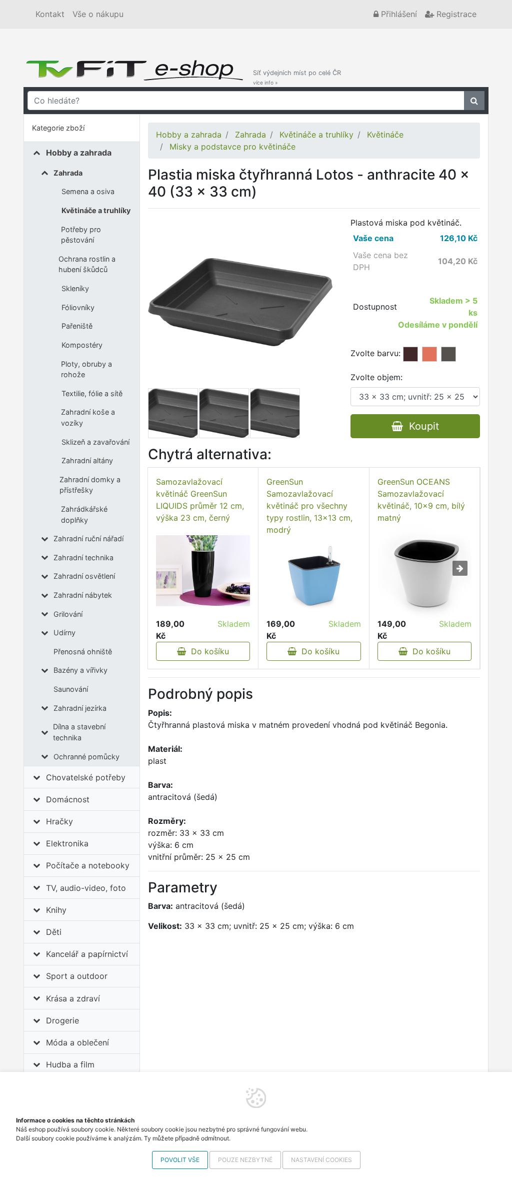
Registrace (455, 14)
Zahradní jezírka (80, 708)
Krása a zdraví (73, 998)
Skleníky (75, 288)
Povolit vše (180, 1159)
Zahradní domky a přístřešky (90, 485)
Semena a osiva (88, 191)
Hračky (59, 821)
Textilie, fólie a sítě (92, 393)
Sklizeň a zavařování (96, 442)
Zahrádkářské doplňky (84, 514)
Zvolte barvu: (375, 353)
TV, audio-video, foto (86, 888)
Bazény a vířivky (81, 670)
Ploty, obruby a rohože (86, 369)
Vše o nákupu (98, 14)
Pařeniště (77, 326)
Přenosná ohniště (83, 651)
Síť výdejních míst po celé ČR (297, 77)
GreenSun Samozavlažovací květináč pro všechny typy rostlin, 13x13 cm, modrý (309, 506)
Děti (54, 932)
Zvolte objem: (376, 377)
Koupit (421, 426)
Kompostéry (82, 345)
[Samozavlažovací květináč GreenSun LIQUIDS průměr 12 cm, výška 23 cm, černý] (203, 570)
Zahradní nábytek (83, 595)
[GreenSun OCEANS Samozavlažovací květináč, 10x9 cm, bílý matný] (425, 571)
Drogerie (62, 1020)
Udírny (65, 632)
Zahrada (68, 173)
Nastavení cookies (321, 1159)
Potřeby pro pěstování (81, 235)
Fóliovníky (78, 307)
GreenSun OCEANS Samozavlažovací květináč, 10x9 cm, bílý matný (421, 500)
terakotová (429, 354)
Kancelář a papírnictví (87, 954)
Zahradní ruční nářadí (89, 538)
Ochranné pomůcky (87, 756)
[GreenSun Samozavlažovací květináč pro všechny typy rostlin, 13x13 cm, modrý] (313, 576)
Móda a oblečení (77, 1042)
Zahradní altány (87, 460)
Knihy (56, 910)
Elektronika (67, 843)
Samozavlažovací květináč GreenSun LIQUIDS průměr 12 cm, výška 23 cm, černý (200, 500)
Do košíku (207, 651)
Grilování (68, 614)
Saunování (71, 689)
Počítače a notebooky (88, 865)
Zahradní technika (84, 557)
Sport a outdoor (77, 976)
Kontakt (50, 14)
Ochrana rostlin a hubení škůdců (87, 264)
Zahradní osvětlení (84, 576)
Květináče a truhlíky (96, 210)
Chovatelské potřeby (86, 777)
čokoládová (410, 354)
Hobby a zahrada (79, 153)
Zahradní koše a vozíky (88, 417)
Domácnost (68, 799)
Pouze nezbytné (245, 1159)
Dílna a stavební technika (79, 732)
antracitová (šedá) (448, 354)
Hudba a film (70, 1064)
